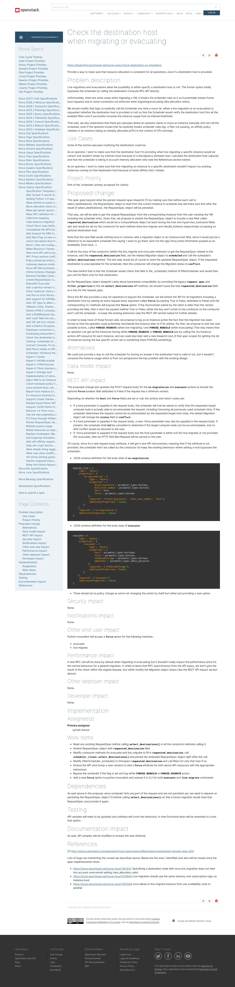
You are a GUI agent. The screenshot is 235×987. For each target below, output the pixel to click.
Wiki (87, 966)
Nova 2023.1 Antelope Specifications (41, 129)
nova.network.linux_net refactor (45, 387)
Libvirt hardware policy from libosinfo (48, 383)
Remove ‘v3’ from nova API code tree (48, 410)
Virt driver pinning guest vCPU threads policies (54, 456)
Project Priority (31, 519)
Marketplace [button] (164, 13)
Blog (180, 13)
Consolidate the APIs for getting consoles (50, 229)
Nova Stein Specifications (34, 160)
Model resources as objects (42, 429)
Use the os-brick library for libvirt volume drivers (55, 295)
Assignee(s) (29, 566)
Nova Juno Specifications (34, 472)
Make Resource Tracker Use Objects (48, 248)
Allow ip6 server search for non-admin (49, 210)
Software (96, 13)
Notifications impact (34, 543)
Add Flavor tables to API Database (46, 349)
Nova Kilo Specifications (33, 468)
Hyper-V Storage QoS (39, 372)
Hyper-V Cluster (35, 356)
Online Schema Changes (40, 271)
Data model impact (33, 531)
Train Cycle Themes (30, 57)
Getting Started (92, 958)
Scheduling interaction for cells (44, 333)
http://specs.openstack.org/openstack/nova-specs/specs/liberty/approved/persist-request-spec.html (132, 851)
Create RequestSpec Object (43, 279)
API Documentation (95, 962)
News (18, 966)
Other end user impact (35, 546)
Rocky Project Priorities (32, 64)
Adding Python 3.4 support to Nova (47, 198)
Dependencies (27, 573)
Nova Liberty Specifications (35, 187)
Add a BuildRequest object (42, 314)
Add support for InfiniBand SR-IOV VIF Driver (53, 298)
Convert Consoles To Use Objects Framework (53, 345)
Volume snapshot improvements (45, 460)
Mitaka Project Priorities (33, 84)
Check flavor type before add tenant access (52, 225)
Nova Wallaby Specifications (36, 144)
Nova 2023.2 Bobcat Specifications (40, 125)
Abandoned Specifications (34, 485)
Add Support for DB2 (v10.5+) (44, 233)
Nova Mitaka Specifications (35, 183)
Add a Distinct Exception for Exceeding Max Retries (57, 325)
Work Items (29, 569)
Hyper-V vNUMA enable (40, 360)
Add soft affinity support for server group (51, 441)
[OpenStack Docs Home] (21, 37)
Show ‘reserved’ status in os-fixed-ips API (51, 291)
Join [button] (197, 13)
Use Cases (28, 516)
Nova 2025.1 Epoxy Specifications (39, 113)
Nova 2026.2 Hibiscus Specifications (41, 102)
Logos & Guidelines (129, 958)
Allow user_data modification (43, 453)
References (25, 585)
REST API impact (32, 535)
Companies (56, 966)
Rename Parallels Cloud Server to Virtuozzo (52, 275)
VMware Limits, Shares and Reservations (50, 306)
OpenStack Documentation (44, 37)
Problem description (31, 512)
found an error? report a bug (194, 921)
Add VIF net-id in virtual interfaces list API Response (57, 322)
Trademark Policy (129, 962)
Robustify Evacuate (37, 283)
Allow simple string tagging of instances (50, 449)
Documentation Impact (32, 581)
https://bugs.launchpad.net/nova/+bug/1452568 (102, 884)
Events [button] (128, 13)
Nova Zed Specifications (33, 133)
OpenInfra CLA (127, 969)
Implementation (28, 562)
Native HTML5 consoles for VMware (47, 310)
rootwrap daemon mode (40, 264)
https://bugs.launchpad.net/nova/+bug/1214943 (102, 876)
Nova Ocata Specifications (35, 175)
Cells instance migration (40, 221)
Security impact (31, 539)
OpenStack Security (25, 958)
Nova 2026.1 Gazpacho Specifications (42, 106)
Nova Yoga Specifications (34, 137)
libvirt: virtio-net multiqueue (42, 244)
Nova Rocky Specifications (35, 164)
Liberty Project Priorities (33, 87)
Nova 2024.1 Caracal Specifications (40, 121)
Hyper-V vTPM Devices (40, 364)
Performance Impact (34, 550)
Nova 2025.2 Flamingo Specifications (41, 110)
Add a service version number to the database (54, 287)
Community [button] (144, 13)
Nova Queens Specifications (36, 167)
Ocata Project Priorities (32, 76)
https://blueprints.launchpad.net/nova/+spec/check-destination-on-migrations (114, 65)
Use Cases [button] (113, 13)
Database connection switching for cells (50, 329)
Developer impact (33, 558)
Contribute (55, 969)
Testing (23, 577)
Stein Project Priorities (32, 60)
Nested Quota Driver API (41, 402)
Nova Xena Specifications (34, 140)
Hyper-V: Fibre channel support (44, 368)
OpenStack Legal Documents (144, 922)
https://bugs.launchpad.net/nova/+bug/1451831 (102, 868)
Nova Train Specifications (34, 156)
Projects (19, 954)
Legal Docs (125, 954)
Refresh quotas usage (39, 426)
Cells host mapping (37, 217)
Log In (211, 12)
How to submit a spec (32, 492)
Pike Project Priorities (31, 72)
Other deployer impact (36, 554)
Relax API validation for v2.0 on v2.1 (47, 214)
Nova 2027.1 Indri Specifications (38, 98)
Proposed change (29, 523)
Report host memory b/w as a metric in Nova (53, 391)
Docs (189, 13)
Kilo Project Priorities (31, 91)
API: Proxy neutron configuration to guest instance (56, 256)
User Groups (56, 954)
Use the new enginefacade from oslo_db (50, 414)
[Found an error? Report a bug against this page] (216, 55)
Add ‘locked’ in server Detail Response (49, 194)
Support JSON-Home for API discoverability (52, 406)
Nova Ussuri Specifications (35, 152)
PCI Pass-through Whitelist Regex (46, 418)
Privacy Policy (127, 966)
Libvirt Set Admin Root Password (45, 241)
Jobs (52, 962)
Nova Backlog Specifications (36, 479)
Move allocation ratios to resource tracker (51, 206)
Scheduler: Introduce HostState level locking (52, 352)
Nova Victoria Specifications (36, 148)
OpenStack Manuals (95, 954)
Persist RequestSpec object (42, 422)
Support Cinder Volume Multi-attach (47, 399)
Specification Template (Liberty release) (50, 191)
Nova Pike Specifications (34, 171)
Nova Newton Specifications (36, 179)
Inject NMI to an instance (41, 379)
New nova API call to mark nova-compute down (54, 252)
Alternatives (29, 527)
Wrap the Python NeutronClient (45, 464)
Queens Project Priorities (33, 68)
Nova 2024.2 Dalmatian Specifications (42, 117)
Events (53, 958)
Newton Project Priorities (33, 80)
